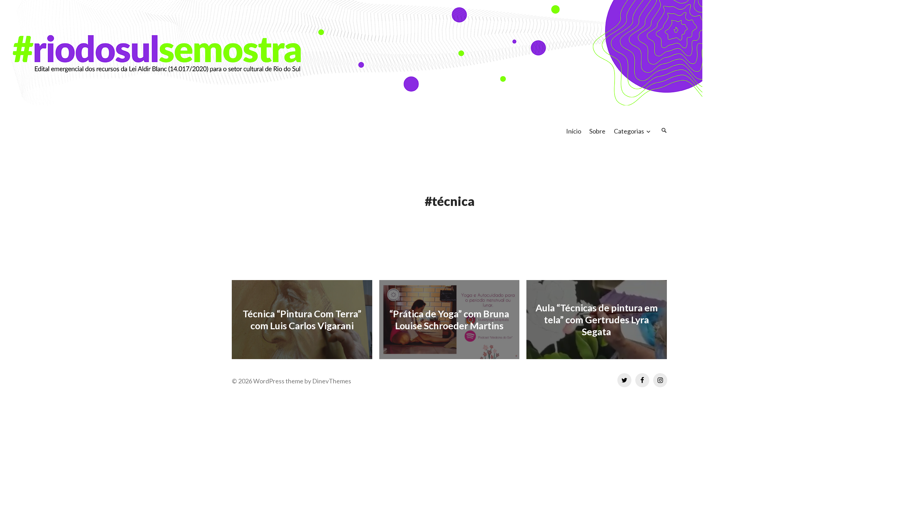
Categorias (629, 131)
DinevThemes (331, 381)
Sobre (597, 131)
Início (573, 131)
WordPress (268, 381)
